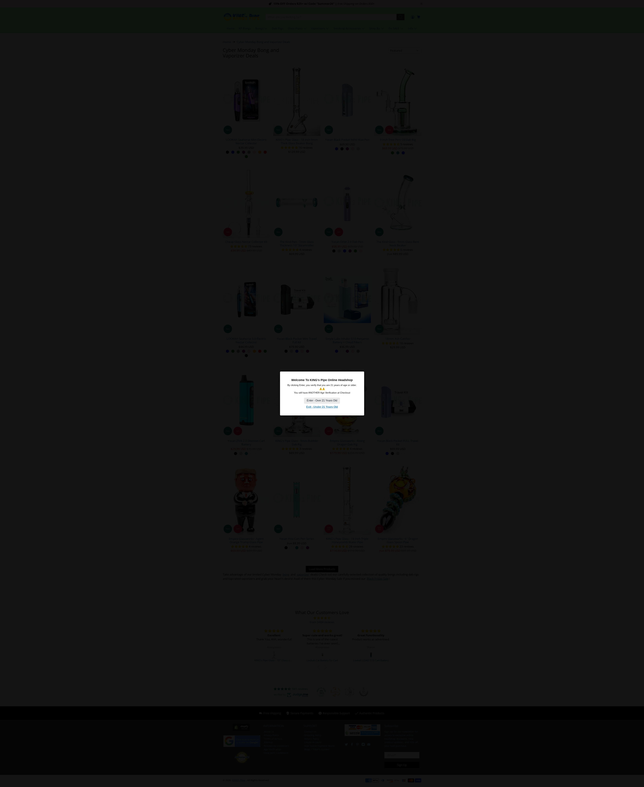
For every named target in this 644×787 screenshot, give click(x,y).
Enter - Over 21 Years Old (322, 400)
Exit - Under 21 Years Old (322, 406)
